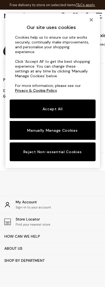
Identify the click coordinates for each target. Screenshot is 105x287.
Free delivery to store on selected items (43, 5)
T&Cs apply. (85, 5)
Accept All (53, 108)
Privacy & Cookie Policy (36, 90)
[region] (52, 90)
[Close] (91, 20)
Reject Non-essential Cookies (52, 151)
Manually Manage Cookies (52, 130)
